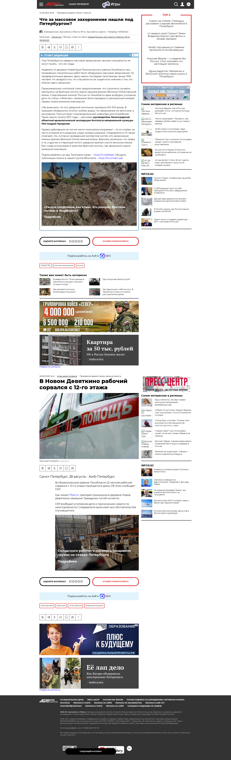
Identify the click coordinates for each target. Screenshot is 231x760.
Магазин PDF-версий (113, 700)
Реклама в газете (82, 703)
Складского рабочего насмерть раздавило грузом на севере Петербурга (94, 553)
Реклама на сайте (103, 703)
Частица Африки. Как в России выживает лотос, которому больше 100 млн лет (172, 110)
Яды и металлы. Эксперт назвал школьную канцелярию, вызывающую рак (170, 402)
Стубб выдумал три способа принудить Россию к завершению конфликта (170, 190)
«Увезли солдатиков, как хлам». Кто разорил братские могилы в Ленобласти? (84, 208)
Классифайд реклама (71, 706)
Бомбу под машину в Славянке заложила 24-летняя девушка (166, 48)
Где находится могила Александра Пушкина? (64, 290)
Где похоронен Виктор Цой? (116, 279)
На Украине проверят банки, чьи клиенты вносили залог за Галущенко (170, 492)
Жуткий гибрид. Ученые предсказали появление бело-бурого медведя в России (173, 443)
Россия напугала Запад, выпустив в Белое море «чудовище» (171, 512)
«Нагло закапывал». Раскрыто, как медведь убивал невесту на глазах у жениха (172, 121)
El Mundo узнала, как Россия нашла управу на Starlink (171, 210)
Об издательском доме (72, 700)
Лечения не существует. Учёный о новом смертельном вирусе (171, 452)
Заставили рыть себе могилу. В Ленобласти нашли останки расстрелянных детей (118, 292)
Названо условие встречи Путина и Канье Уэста (171, 470)
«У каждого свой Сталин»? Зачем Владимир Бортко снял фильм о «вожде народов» (166, 36)
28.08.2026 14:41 (47, 376)
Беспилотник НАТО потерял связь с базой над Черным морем (171, 501)
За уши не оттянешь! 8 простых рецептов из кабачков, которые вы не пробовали (173, 152)
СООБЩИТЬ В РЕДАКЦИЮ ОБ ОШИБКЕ (144, 706)
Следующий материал (91, 751)
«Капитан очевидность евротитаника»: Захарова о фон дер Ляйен (171, 482)
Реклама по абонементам (129, 703)
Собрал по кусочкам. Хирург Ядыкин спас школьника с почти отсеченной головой (173, 412)
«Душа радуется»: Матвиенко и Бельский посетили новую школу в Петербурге (166, 74)
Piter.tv (74, 495)
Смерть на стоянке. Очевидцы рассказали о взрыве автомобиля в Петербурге (166, 24)
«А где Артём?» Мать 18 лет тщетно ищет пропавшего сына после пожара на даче (172, 162)
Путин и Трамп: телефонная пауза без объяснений (172, 179)
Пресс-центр (93, 700)
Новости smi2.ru (49, 366)
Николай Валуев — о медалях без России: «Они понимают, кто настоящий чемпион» (166, 61)
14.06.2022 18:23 (46, 13)
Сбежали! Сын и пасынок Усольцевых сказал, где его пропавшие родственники (173, 142)
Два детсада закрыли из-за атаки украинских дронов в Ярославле (170, 200)
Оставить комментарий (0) (116, 241)
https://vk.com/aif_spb (111, 158)
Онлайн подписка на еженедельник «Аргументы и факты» (156, 700)
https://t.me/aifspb (104, 154)
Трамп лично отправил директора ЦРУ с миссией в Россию (170, 220)
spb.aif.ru (64, 461)
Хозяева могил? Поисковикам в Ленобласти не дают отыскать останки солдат (68, 281)
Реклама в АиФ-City (155, 703)
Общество (57, 37)
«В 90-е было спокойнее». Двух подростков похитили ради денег (171, 130)
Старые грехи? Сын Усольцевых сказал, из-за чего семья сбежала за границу (172, 433)
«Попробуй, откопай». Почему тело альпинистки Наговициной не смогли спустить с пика (172, 423)
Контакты (65, 703)
